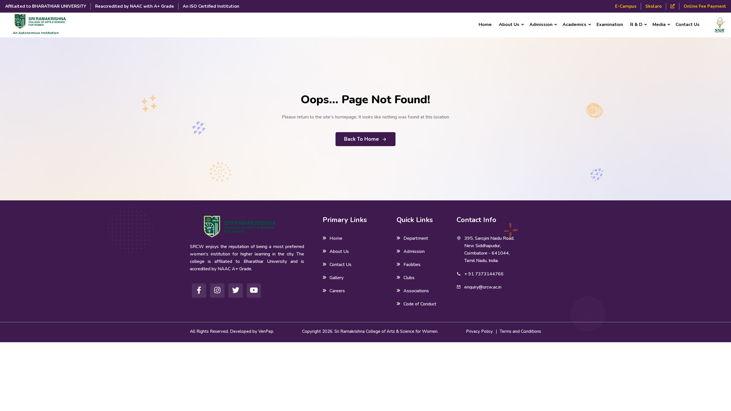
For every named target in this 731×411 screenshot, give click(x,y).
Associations (416, 291)
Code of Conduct (419, 304)
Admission (414, 251)
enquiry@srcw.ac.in (482, 287)
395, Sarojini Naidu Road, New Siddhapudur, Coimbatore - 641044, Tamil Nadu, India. (489, 249)
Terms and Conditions (520, 331)
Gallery (337, 278)
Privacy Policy (479, 331)
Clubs (409, 278)
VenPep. (266, 331)
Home (485, 24)
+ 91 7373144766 (484, 274)
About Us (339, 251)
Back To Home (361, 139)
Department (415, 238)
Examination (610, 24)
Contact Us (688, 24)
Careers (337, 291)
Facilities (412, 264)
